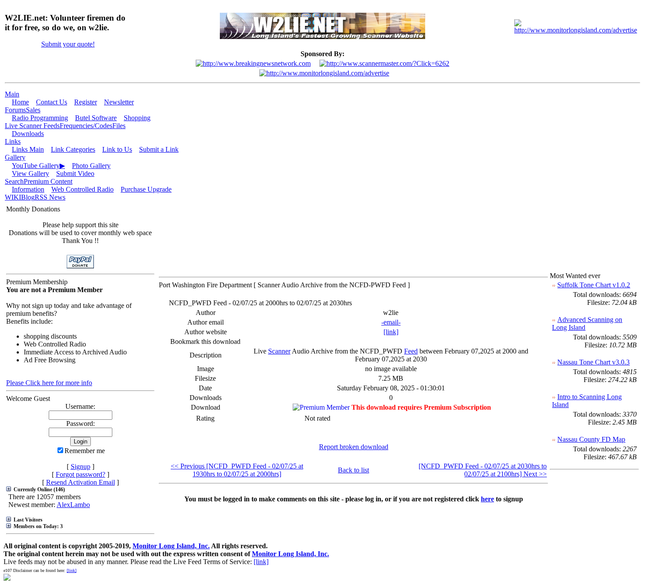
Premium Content (48, 181)
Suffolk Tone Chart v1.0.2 (593, 285)
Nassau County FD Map (591, 439)
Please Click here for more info (49, 382)
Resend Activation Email (80, 482)
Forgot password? (80, 474)
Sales (33, 110)
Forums (15, 110)
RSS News (50, 197)
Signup (80, 466)
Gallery (15, 157)
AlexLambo (73, 504)
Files (118, 125)
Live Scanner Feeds (32, 125)
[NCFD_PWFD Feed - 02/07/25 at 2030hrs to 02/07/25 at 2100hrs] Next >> (483, 470)
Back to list (353, 470)
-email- (391, 322)
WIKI (13, 197)
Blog (28, 197)
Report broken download (353, 446)
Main (12, 94)
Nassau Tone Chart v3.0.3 (593, 362)
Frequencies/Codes (86, 125)
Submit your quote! (68, 44)
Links (13, 141)
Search (14, 181)
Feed (411, 351)
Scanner (279, 351)
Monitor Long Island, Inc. (171, 546)
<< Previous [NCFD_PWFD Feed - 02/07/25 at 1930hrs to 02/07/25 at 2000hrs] (237, 470)
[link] (390, 332)
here (487, 499)
